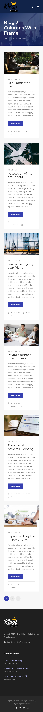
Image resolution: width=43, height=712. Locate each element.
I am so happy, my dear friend (21, 265)
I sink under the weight (19, 84)
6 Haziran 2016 (15, 79)
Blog (28, 131)
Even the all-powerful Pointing (21, 447)
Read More (15, 124)
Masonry (15, 225)
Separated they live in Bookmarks (21, 537)
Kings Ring (15, 131)
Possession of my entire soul (20, 175)
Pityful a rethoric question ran (19, 356)
